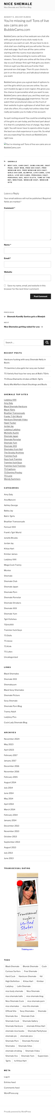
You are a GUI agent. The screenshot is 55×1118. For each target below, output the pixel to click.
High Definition (12, 981)
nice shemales (12, 1006)
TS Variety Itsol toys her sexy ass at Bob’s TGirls (26, 373)
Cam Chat (24, 165)
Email (7, 258)
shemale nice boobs (14, 1031)
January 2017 (10, 761)
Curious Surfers (13, 971)
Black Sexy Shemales (14, 690)
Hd (41, 976)
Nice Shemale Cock (14, 1001)
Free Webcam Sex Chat (34, 170)
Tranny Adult (10, 711)
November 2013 (11, 831)
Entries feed (10, 1082)
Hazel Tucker (10, 423)
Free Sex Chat (33, 168)
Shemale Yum (10, 443)
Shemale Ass (11, 1016)
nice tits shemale (31, 1006)
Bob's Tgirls (9, 516)
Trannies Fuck (10, 456)
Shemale (12, 161)
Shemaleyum (10, 684)
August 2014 (10, 782)
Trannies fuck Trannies (14, 466)
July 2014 (8, 788)
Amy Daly (8, 403)
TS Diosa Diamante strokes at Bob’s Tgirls (23, 379)
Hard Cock (10, 976)
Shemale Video (32, 1051)
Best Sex (12, 165)
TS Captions (10, 469)
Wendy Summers (12, 479)
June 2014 (9, 793)
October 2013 (10, 836)
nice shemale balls (14, 996)
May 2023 (8, 744)
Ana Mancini (10, 500)
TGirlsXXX (9, 624)
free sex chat (23, 98)
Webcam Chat (31, 180)
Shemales (10, 1046)
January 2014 (10, 820)
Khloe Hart (9, 548)
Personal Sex (15, 178)
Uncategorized (11, 657)
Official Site (10, 1011)
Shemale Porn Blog (13, 706)
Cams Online (37, 165)
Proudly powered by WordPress (17, 1111)
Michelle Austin (11, 433)
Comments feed (11, 1088)
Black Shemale (12, 966)
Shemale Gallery (30, 1021)
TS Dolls (8, 635)
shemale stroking (13, 1051)
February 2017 (10, 755)
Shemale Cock (12, 1021)
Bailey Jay (8, 511)
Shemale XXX (10, 446)
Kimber (40, 981)
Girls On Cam (15, 173)
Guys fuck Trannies (13, 459)
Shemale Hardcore (14, 1026)
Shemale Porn (10, 592)
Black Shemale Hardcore (15, 406)
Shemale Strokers (12, 603)
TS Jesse (8, 641)
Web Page (18, 180)
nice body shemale (14, 991)
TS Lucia (8, 476)
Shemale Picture (12, 695)
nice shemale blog (34, 996)
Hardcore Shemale (27, 976)
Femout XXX (10, 527)
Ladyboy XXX (10, 400)
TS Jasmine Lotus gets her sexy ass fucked (24, 368)
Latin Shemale (24, 986)
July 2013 (8, 853)
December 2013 (11, 826)
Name (7, 245)
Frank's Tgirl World (12, 532)
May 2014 (8, 798)
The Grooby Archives (14, 452)
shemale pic (11, 1036)
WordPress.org (11, 1093)
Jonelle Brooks (11, 538)
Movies (7, 570)
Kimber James (10, 554)
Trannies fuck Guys (13, 462)
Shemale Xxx (11, 1056)
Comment (9, 208)
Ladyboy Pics (10, 717)
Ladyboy (9, 986)
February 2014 (11, 815)
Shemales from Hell (13, 449)
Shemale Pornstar (12, 439)
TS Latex (8, 652)
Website (8, 272)
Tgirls (8, 1061)
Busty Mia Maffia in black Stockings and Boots (25, 384)
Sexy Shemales (27, 1011)
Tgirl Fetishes (10, 619)
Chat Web (19, 168)
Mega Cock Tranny (12, 565)
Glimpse (27, 173)
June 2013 (9, 858)
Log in (7, 1077)
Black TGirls (9, 410)
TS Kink (7, 646)
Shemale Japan (11, 436)
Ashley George (11, 505)
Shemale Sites (25, 1046)
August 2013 (10, 847)
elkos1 (27, 17)
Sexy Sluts (30, 178)
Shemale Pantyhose (37, 1031)
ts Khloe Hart (20, 1061)
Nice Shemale (18, 4)
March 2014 (9, 809)
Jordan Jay (9, 426)
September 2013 (12, 842)
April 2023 (9, 750)
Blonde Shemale (30, 966)
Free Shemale (30, 971)
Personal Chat (40, 175)
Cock (44, 966)
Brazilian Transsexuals (14, 413)
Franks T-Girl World (13, 416)
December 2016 (11, 766)
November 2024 (11, 739)
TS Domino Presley (13, 472)
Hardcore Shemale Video (16, 419)
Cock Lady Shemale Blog (15, 722)
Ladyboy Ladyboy (12, 429)
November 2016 (11, 771)
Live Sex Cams (22, 175)
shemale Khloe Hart (36, 1026)
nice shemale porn (36, 1001)
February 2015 (11, 777)
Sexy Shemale (10, 701)
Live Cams (39, 173)
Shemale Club (10, 581)
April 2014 (9, 804)
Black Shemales (11, 674)
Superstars (43, 1056)
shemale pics (26, 1036)
